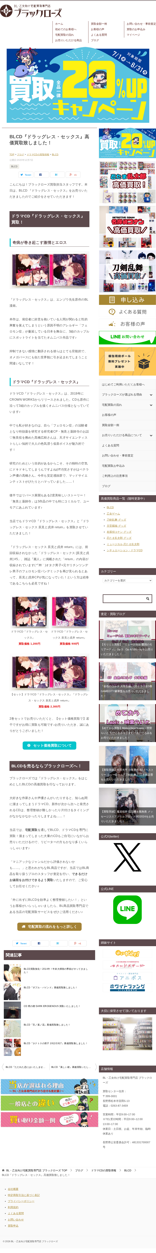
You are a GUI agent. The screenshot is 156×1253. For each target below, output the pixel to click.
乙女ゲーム (113, 513)
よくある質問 (99, 34)
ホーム (59, 23)
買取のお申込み (136, 29)
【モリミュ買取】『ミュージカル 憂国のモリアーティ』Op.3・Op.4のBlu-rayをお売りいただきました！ (127, 649)
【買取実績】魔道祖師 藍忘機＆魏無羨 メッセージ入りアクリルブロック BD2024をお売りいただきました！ (127, 816)
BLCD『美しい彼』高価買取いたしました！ (74, 1067)
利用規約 (13, 1207)
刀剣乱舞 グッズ (116, 519)
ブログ (95, 40)
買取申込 (13, 1225)
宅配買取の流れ (64, 34)
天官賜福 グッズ (116, 525)
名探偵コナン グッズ (119, 531)
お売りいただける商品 (68, 40)
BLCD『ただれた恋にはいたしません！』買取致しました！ (27, 1067)
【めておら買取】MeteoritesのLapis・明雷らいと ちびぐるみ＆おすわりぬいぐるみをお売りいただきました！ (126, 732)
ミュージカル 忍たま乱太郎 (123, 544)
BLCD (14, 166)
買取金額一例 (99, 23)
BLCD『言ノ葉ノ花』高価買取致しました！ (47, 1024)
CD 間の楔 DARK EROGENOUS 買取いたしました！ (52, 1006)
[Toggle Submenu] (151, 395)
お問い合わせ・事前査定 (141, 23)
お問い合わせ (16, 1219)
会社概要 (13, 1189)
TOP (36, 1170)
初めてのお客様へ (65, 29)
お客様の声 (97, 29)
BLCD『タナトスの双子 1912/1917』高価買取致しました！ (56, 1043)
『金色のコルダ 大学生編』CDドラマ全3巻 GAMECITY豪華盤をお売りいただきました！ (126, 691)
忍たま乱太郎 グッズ (119, 537)
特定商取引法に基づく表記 (24, 1195)
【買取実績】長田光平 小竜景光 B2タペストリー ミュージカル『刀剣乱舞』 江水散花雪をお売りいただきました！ (127, 774)
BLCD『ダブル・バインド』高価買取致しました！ (51, 987)
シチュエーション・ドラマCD (124, 550)
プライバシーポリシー (21, 1201)
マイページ (133, 34)
